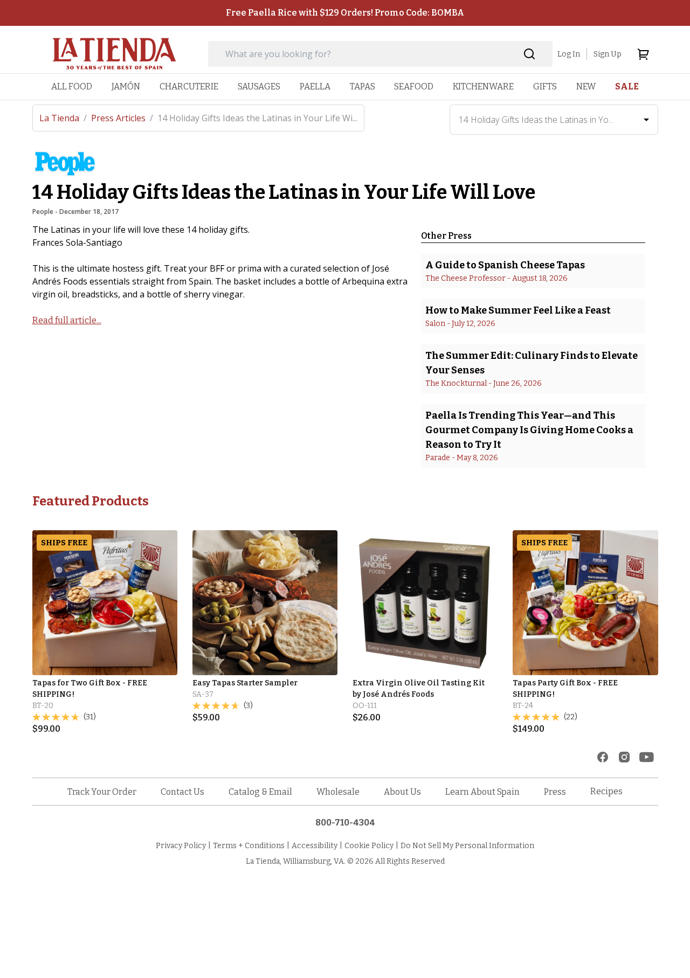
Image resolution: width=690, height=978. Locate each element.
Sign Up (608, 54)
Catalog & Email (260, 792)
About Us (402, 792)
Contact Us (182, 792)
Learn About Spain (482, 792)
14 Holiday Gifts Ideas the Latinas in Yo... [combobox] (536, 120)
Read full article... (66, 320)
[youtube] (646, 757)
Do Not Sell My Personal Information (467, 845)
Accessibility (314, 845)
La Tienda (63, 118)
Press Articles (122, 118)
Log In (568, 54)
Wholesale (338, 792)
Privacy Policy (181, 845)
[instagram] (624, 757)
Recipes (606, 791)
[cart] (643, 54)
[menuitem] (71, 86)
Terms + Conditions (249, 845)
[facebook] (602, 757)
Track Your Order (101, 792)
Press (555, 792)
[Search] (529, 54)
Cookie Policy (369, 845)
